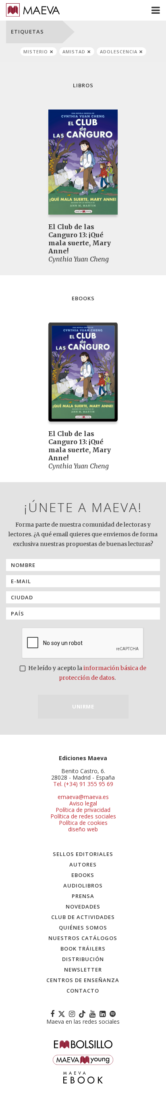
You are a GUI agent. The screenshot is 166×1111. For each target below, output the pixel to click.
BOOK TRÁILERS (83, 948)
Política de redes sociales (83, 816)
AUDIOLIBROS (83, 885)
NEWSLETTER (83, 969)
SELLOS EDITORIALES (83, 854)
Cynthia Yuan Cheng (78, 259)
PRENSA (83, 896)
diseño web (83, 829)
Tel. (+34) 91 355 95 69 (83, 784)
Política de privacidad (83, 810)
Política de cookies (83, 822)
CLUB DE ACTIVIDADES (83, 917)
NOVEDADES (83, 906)
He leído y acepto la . (86, 672)
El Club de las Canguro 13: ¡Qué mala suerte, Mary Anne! (79, 239)
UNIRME (83, 706)
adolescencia (118, 51)
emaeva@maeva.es (83, 797)
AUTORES (83, 864)
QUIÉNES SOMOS (83, 927)
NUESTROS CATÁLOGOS (82, 938)
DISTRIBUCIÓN (83, 959)
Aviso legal (83, 803)
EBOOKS (82, 875)
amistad (73, 51)
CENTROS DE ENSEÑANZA (82, 980)
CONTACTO (82, 990)
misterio (35, 51)
